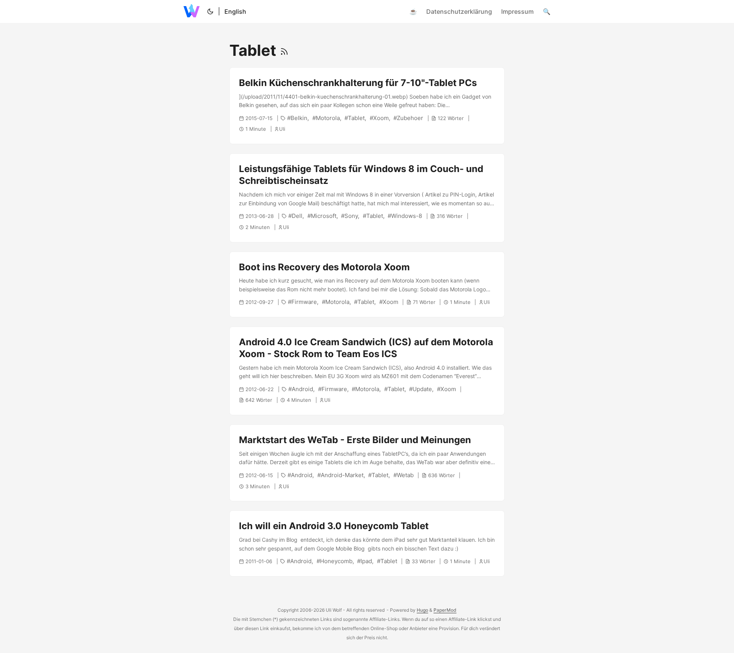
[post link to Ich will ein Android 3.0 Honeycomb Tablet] (367, 543)
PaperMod (445, 610)
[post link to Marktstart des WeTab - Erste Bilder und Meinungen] (367, 463)
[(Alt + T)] (210, 11)
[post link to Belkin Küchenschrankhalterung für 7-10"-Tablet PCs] (367, 106)
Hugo (422, 610)
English (235, 11)
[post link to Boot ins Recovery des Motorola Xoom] (367, 284)
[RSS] (284, 50)
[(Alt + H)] (193, 11)
